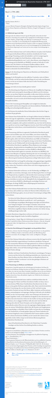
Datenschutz (9, 386)
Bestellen (8, 384)
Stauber (25, 349)
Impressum (9, 382)
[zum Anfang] (50, 392)
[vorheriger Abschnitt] (7, 16)
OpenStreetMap (29, 392)
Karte (49, 5)
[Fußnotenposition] (31, 332)
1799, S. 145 (27, 332)
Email (8, 387)
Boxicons (17, 392)
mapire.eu (38, 392)
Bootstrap (12, 392)
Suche (23, 5)
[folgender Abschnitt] (48, 16)
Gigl (8, 336)
